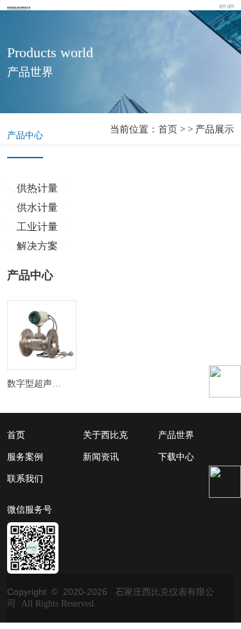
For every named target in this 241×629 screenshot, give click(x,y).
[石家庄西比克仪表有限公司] (20, 7)
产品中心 (25, 135)
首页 (167, 129)
